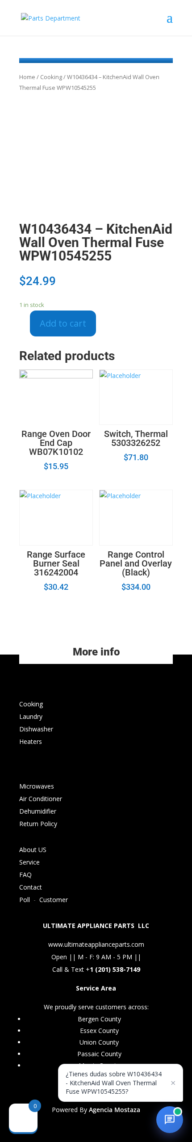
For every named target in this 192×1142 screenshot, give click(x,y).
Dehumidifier (37, 811)
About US (32, 849)
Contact (30, 887)
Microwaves (36, 786)
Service (29, 862)
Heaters (30, 741)
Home (27, 77)
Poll (24, 899)
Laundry (30, 716)
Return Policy (38, 823)
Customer (53, 899)
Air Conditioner (40, 798)
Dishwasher (36, 729)
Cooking (51, 77)
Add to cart (63, 323)
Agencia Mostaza (114, 1109)
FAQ (25, 874)
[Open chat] (169, 1119)
